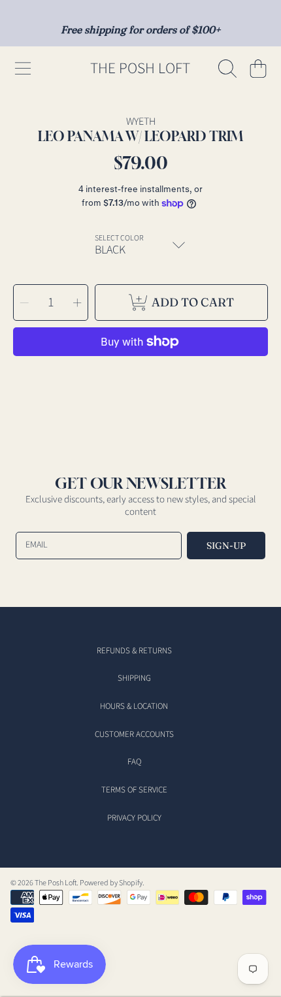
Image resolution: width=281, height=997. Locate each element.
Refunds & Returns (134, 651)
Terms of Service (134, 790)
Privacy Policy (134, 818)
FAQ (134, 762)
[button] (22, 68)
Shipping (134, 678)
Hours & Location (134, 706)
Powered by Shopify (111, 883)
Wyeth (141, 121)
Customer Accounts (134, 734)
